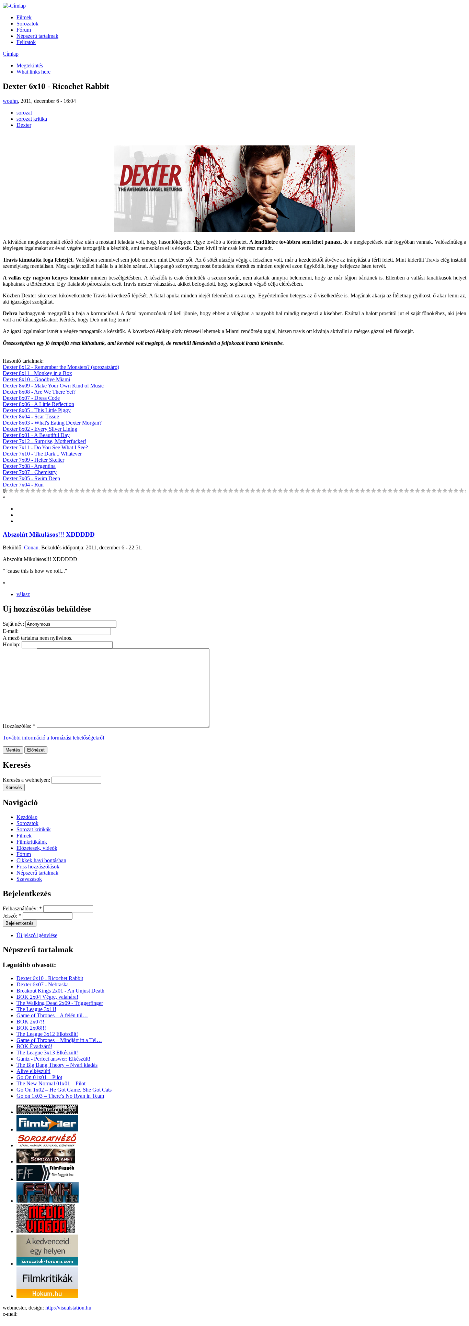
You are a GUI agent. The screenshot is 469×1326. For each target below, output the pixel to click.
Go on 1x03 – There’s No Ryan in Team (60, 1096)
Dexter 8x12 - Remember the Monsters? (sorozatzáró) (61, 367)
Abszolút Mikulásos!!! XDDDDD (49, 534)
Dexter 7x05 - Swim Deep (31, 478)
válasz (23, 594)
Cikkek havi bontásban (41, 860)
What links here (33, 72)
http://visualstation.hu (68, 1308)
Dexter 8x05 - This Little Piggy (37, 410)
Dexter (23, 125)
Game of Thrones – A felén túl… (52, 1015)
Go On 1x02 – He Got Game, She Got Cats (64, 1090)
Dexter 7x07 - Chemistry (30, 472)
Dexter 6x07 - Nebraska (42, 984)
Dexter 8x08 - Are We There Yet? (39, 392)
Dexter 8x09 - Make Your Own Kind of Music (53, 385)
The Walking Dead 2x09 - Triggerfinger (59, 1003)
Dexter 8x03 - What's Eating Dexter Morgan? (52, 423)
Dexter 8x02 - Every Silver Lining (40, 429)
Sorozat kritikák (33, 829)
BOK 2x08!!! (31, 1028)
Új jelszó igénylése (36, 935)
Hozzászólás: (19, 726)
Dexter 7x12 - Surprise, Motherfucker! (44, 441)
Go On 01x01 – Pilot (39, 1077)
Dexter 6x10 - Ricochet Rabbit (49, 978)
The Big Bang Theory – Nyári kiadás (57, 1065)
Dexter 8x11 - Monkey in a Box (37, 373)
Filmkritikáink (31, 842)
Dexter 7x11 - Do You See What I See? (45, 447)
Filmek (24, 17)
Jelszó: (12, 916)
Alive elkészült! (33, 1071)
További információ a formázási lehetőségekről (53, 738)
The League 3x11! (36, 1009)
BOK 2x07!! (30, 1021)
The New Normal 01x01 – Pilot (50, 1083)
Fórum (23, 30)
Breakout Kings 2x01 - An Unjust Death (60, 991)
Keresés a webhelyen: (27, 780)
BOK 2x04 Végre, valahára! (47, 997)
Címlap (11, 54)
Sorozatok (27, 23)
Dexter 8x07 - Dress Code (31, 398)
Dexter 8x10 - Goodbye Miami (36, 379)
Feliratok (26, 42)
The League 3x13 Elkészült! (47, 1052)
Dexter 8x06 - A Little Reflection (38, 404)
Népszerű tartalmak (37, 36)
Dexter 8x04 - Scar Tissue (31, 416)
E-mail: (11, 631)
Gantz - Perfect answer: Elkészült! (53, 1059)
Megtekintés (29, 65)
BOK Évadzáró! (34, 1046)
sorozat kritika (31, 119)
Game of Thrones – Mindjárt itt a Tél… (59, 1040)
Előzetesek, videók (36, 848)
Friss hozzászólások (37, 866)
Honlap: (12, 644)
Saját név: (14, 624)
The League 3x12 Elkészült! (47, 1034)
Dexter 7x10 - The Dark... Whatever (42, 454)
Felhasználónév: (22, 908)
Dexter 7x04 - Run (23, 484)
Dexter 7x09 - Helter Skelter (33, 460)
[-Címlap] (14, 6)
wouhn (10, 101)
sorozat (24, 113)
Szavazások (29, 879)
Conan (31, 547)
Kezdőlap (26, 817)
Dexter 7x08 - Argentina (29, 466)
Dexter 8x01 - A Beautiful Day (36, 435)
